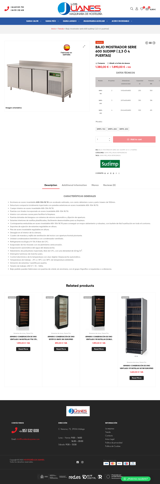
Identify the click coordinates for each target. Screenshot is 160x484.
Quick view (29, 314)
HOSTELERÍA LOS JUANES (34, 460)
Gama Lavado (69, 21)
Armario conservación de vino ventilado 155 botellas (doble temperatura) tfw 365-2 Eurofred (98, 338)
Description (51, 185)
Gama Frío (50, 21)
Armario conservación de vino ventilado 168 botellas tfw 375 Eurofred (23, 338)
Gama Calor (32, 21)
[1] (141, 8)
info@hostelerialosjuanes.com (27, 439)
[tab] (51, 186)
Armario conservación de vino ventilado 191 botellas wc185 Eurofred (136, 367)
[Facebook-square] (77, 462)
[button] (136, 478)
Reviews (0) (109, 185)
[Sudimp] (110, 164)
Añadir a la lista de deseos (119, 63)
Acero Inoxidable (120, 21)
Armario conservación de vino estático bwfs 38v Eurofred (61, 338)
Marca (95, 185)
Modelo (99, 122)
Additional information (74, 185)
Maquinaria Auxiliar (94, 21)
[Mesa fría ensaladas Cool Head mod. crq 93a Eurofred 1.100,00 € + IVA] (154, 43)
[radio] (101, 129)
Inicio (53, 29)
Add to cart (136, 139)
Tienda (61, 29)
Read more (23, 349)
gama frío (103, 155)
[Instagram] (82, 462)
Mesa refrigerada (114, 155)
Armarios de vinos (19, 333)
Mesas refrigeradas (119, 153)
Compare (101, 63)
